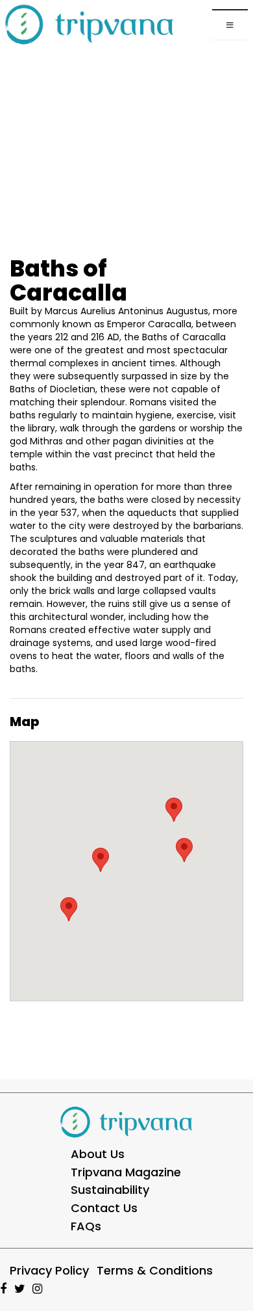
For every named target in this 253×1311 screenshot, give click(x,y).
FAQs (86, 1226)
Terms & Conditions (155, 1270)
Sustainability (110, 1190)
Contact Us (104, 1208)
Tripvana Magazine (126, 1172)
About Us (98, 1154)
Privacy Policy (49, 1270)
